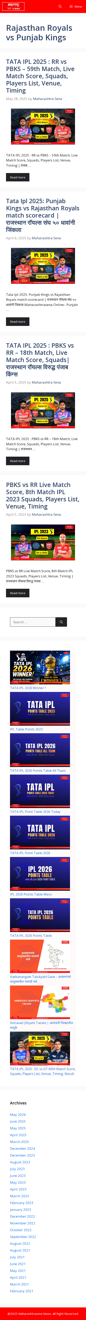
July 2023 (17, 1169)
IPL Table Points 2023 (26, 729)
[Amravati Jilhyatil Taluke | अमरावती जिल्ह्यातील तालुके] (40, 1003)
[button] (60, 6)
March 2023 (19, 1196)
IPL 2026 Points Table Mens (31, 894)
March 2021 (19, 1284)
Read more (17, 177)
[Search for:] (33, 622)
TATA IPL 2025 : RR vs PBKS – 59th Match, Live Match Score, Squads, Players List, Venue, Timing (40, 75)
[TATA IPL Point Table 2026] (40, 833)
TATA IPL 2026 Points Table (31, 935)
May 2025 (18, 1128)
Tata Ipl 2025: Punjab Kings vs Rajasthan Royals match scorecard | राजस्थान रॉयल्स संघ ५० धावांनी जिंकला (42, 215)
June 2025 (18, 1121)
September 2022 (23, 1236)
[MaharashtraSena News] (13, 6)
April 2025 (18, 1135)
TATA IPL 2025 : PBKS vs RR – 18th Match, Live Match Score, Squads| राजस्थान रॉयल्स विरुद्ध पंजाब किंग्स (40, 359)
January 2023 (20, 1209)
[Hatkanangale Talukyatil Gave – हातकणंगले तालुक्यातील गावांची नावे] (40, 957)
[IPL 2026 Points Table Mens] (40, 874)
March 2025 (19, 1141)
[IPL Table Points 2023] (40, 709)
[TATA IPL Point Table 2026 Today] (40, 792)
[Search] (61, 622)
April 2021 (18, 1277)
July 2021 (17, 1257)
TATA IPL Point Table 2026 (30, 853)
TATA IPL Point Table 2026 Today (35, 811)
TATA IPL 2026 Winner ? (28, 688)
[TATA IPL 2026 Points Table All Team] (40, 750)
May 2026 (18, 1114)
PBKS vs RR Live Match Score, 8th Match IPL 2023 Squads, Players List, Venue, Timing (42, 495)
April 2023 (18, 1189)
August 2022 (20, 1243)
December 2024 (22, 1148)
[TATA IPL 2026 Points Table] (40, 915)
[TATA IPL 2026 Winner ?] (40, 668)
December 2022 (22, 1216)
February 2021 (21, 1291)
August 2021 (20, 1250)
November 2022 (22, 1223)
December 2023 (22, 1155)
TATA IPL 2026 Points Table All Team (38, 770)
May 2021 (18, 1270)
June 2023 (18, 1175)
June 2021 (18, 1264)
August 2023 (20, 1162)
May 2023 (18, 1182)
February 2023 (21, 1202)
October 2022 (21, 1230)
